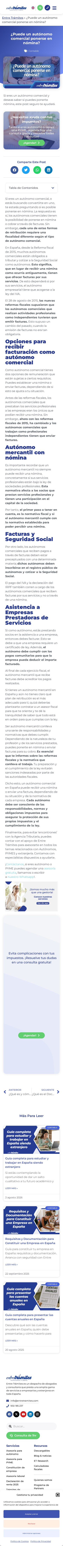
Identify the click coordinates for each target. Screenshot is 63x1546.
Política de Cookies (19, 1541)
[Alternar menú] (54, 8)
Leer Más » (11, 1188)
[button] (57, 1495)
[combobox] (31, 1426)
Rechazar (31, 1524)
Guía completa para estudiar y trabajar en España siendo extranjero (27, 1163)
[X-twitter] (16, 1414)
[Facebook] (9, 1414)
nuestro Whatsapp (21, 877)
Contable (34, 50)
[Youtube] (23, 1414)
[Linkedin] (30, 1414)
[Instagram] (37, 1414)
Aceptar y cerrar (31, 1514)
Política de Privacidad (40, 1541)
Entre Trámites (12, 17)
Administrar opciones (31, 1533)
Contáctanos (15, 864)
